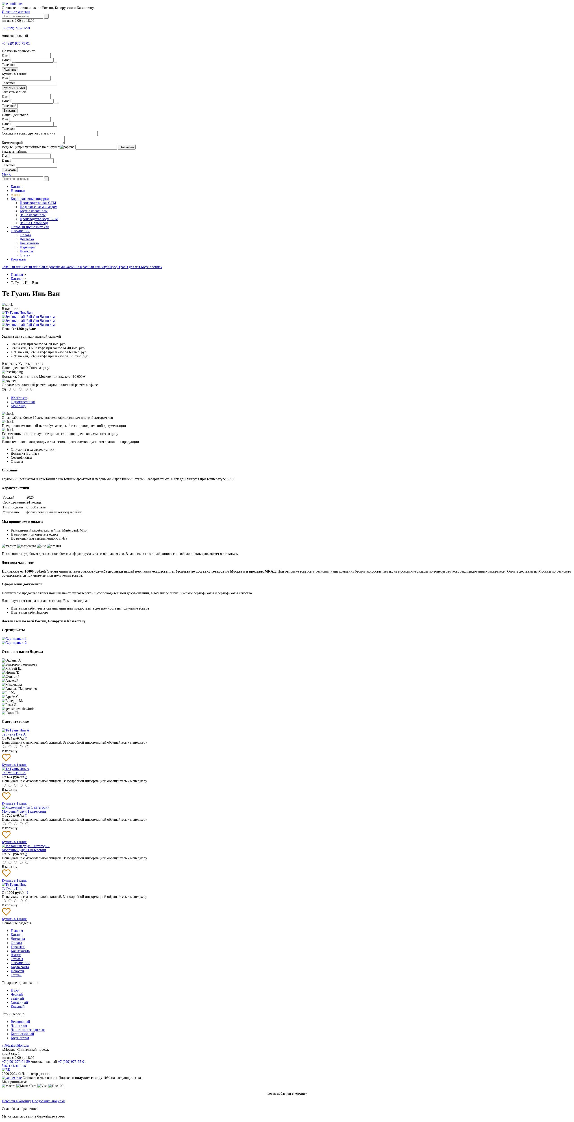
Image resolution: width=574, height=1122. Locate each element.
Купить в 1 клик (14, 87)
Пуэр (114, 267)
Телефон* (9, 106)
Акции (16, 195)
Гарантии (18, 947)
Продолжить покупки (48, 1101)
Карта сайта (20, 967)
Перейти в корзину (16, 1101)
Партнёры (27, 247)
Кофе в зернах (151, 267)
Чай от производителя (28, 1030)
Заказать (10, 110)
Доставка (27, 239)
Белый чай (30, 267)
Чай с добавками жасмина (59, 267)
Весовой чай (20, 1022)
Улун (105, 267)
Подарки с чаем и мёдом (38, 207)
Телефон (8, 65)
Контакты (18, 259)
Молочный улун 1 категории (24, 811)
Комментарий (12, 143)
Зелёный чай (12, 267)
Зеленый (17, 998)
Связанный (19, 1002)
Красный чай (90, 267)
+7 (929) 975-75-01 (16, 43)
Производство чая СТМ (38, 203)
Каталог (17, 187)
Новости (26, 251)
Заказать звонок (14, 1066)
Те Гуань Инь (12, 888)
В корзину (9, 364)
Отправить (127, 147)
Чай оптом (19, 1026)
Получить (10, 69)
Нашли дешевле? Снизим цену (25, 368)
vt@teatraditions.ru (15, 1045)
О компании (20, 231)
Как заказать (29, 243)
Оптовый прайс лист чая (30, 227)
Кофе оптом (20, 1038)
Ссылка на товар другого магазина (28, 133)
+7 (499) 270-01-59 (16, 28)
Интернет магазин (16, 12)
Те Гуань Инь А (14, 734)
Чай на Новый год (34, 223)
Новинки (18, 191)
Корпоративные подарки (30, 199)
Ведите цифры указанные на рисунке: (31, 147)
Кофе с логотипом (34, 211)
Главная (17, 931)
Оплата (25, 235)
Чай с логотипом (33, 215)
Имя (5, 55)
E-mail (6, 60)
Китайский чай (22, 1034)
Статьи (25, 255)
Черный (17, 994)
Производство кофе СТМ (39, 219)
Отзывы (17, 959)
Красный (18, 1006)
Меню (6, 174)
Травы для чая (129, 267)
